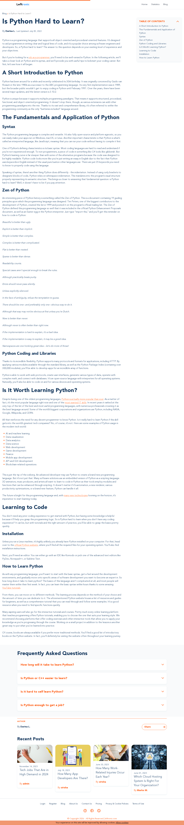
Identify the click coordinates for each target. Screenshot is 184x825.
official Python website (26, 545)
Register (53, 804)
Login (42, 804)
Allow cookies (122, 823)
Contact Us (87, 804)
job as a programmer (39, 57)
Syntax (142, 37)
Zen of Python (146, 40)
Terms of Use (138, 804)
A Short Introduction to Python (153, 26)
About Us (73, 804)
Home (144, 4)
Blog (165, 4)
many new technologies (76, 495)
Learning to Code (147, 51)
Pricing (99, 804)
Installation (144, 54)
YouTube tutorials (11, 588)
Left (22, 4)
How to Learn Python (149, 58)
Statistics (155, 4)
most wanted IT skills (75, 403)
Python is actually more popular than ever (82, 399)
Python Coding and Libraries (152, 44)
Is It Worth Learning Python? (152, 47)
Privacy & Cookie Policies (117, 804)
